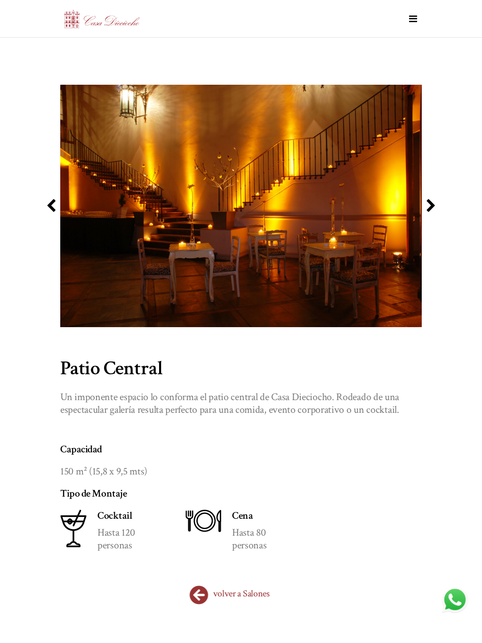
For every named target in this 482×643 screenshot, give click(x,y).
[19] (241, 206)
